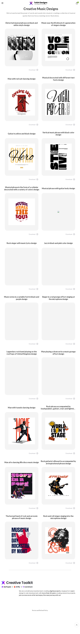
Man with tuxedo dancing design (21, 408)
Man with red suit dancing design (22, 79)
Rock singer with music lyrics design (22, 243)
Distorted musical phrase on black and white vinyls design (22, 24)
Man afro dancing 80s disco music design (21, 462)
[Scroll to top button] (77, 625)
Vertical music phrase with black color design (58, 133)
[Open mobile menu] (2, 3)
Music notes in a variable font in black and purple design (21, 298)
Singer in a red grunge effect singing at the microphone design (58, 298)
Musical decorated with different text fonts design (58, 79)
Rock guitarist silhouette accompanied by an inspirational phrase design (58, 462)
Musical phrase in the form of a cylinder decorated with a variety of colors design (21, 188)
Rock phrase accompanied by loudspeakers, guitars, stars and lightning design (58, 407)
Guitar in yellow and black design (22, 134)
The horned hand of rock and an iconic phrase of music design (22, 517)
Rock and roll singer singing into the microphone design (58, 517)
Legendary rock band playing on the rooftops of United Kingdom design (22, 353)
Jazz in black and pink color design (58, 243)
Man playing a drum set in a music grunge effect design (58, 353)
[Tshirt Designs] (40, 3)
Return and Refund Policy (40, 610)
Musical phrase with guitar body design (58, 188)
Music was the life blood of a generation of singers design (58, 24)
